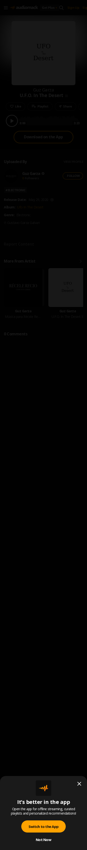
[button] (43, 425)
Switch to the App (43, 826)
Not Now (43, 839)
